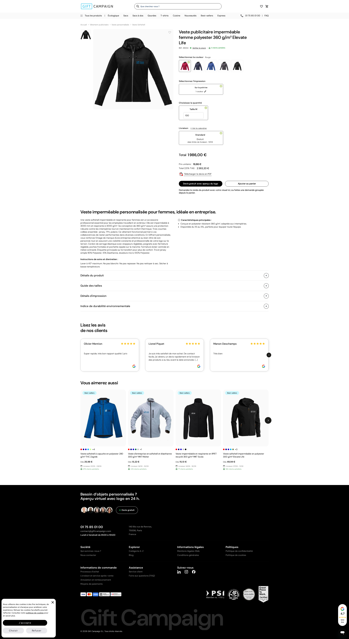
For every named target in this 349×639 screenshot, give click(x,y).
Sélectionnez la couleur (195, 57)
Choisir (13, 630)
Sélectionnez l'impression (192, 81)
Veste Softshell (138, 25)
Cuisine (176, 15)
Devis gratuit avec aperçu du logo (200, 183)
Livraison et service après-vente (96, 575)
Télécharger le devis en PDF (197, 174)
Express (221, 15)
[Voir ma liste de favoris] (261, 6)
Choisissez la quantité (190, 103)
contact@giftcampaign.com (95, 531)
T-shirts (165, 15)
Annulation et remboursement (95, 579)
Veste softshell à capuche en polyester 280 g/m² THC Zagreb (101, 455)
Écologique (113, 15)
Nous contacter (88, 555)
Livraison (193, 128)
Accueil (83, 25)
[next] (269, 355)
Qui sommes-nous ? (90, 551)
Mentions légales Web (188, 551)
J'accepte (25, 622)
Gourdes (152, 15)
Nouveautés (190, 15)
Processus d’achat (89, 571)
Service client (135, 571)
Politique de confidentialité (239, 551)
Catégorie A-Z (136, 551)
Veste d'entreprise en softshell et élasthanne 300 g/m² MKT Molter (150, 455)
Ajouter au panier (247, 183)
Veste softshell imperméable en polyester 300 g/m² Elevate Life (243, 455)
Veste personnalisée (120, 25)
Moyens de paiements (91, 583)
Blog (131, 555)
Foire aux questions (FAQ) (142, 575)
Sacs (125, 15)
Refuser (36, 630)
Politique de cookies (236, 555)
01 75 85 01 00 (91, 527)
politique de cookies (35, 613)
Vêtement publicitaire (99, 25)
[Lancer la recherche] (136, 6)
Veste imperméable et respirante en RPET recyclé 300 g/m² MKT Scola (196, 455)
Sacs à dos (138, 15)
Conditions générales (188, 555)
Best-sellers (207, 15)
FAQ (266, 15)
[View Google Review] (134, 366)
